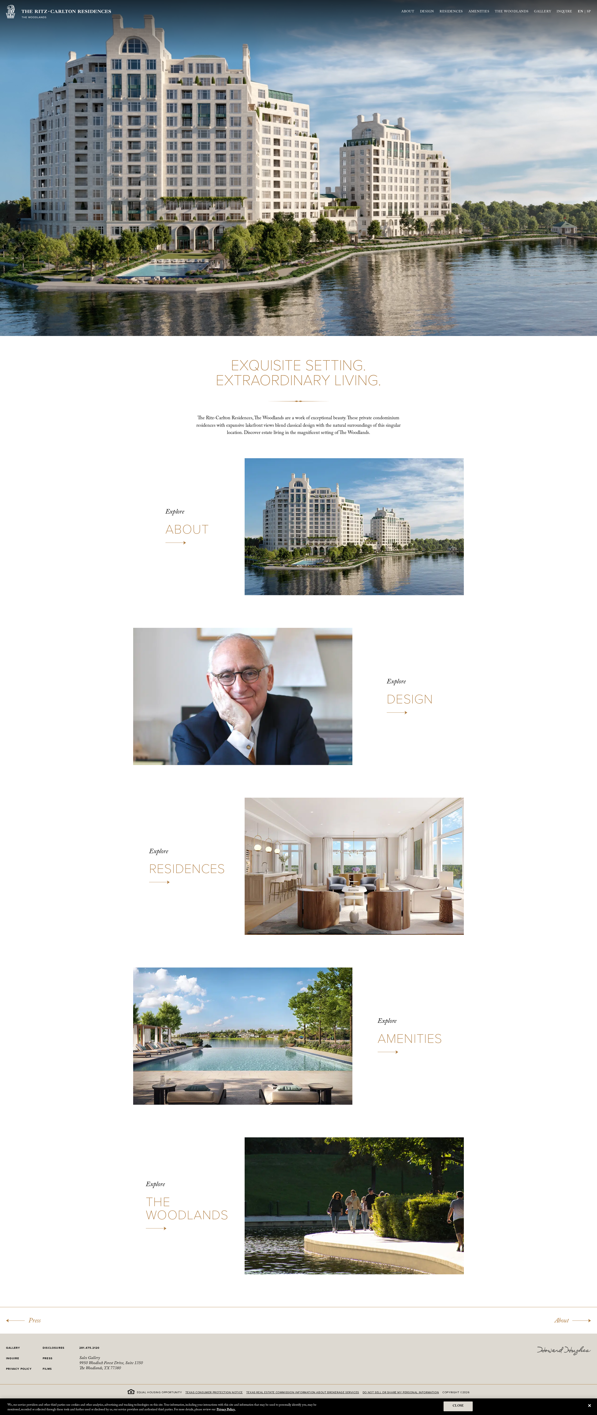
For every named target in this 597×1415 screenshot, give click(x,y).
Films (47, 1368)
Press (34, 1321)
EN (580, 12)
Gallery (542, 12)
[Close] (589, 1405)
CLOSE (458, 1406)
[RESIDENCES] (298, 866)
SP (589, 12)
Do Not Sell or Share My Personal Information (401, 1392)
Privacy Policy (19, 1368)
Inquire (564, 12)
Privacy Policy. (226, 1409)
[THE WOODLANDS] (298, 1206)
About (407, 12)
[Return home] (58, 11)
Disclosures (53, 1347)
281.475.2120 (89, 1347)
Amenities (479, 12)
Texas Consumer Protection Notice (214, 1392)
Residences (451, 12)
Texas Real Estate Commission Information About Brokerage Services (302, 1392)
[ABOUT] (298, 526)
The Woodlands (511, 12)
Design (427, 12)
